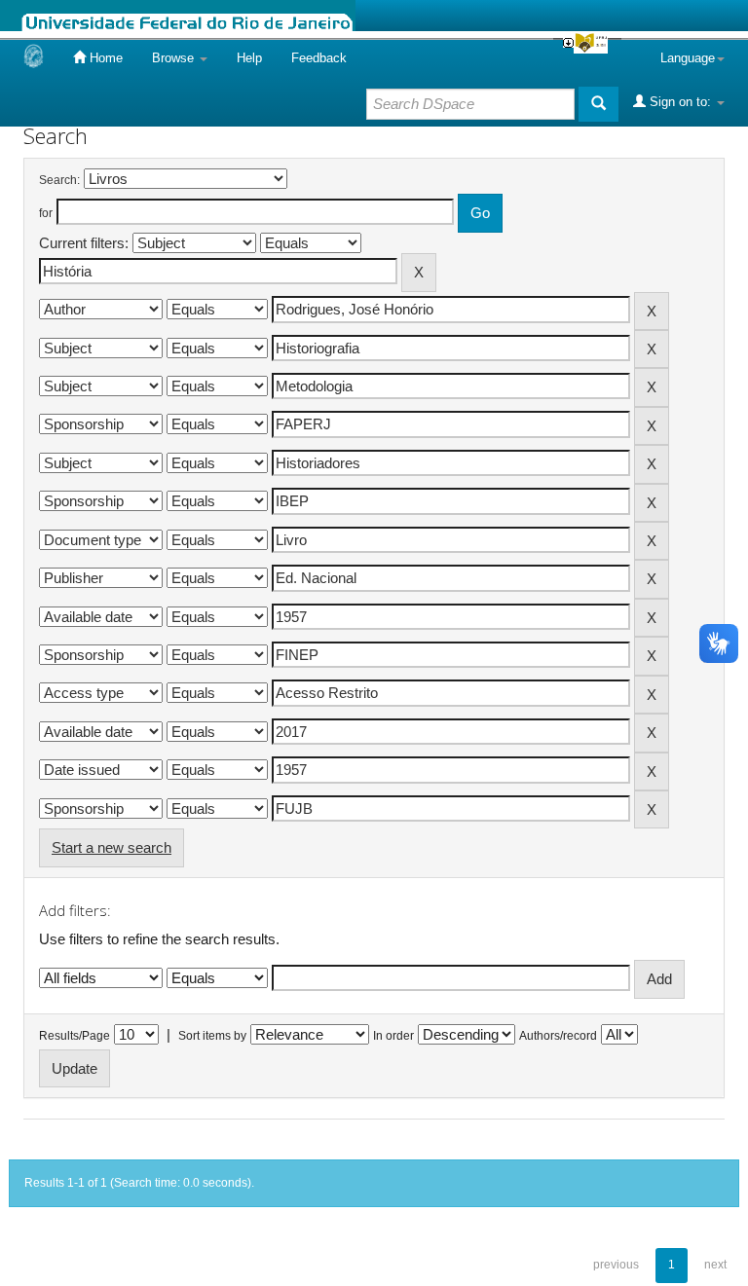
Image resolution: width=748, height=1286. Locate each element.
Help (249, 58)
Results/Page (74, 1036)
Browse (175, 58)
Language (687, 58)
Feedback (319, 58)
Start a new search (111, 847)
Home (104, 58)
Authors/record (558, 1036)
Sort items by (212, 1036)
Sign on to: (680, 101)
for (46, 213)
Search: (59, 180)
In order (393, 1036)
